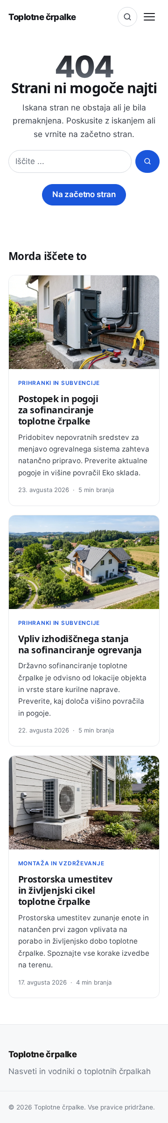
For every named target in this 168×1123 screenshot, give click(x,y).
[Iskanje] (127, 17)
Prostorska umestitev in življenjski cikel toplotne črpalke (65, 890)
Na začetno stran (84, 194)
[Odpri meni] (149, 16)
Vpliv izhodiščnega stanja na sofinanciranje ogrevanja (80, 644)
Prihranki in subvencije (59, 383)
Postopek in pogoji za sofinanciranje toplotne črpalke (58, 410)
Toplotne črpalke (42, 17)
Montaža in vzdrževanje (61, 863)
